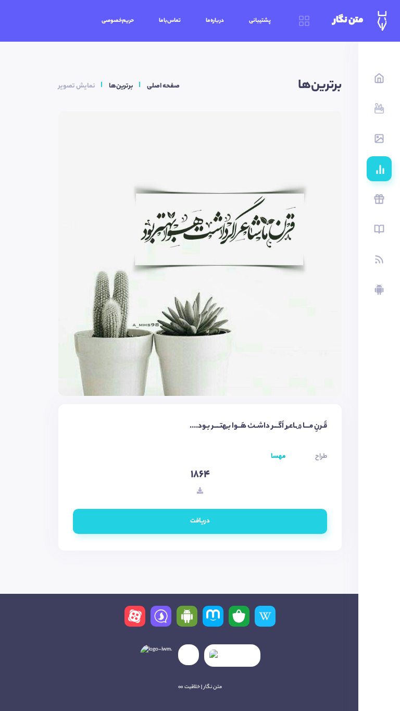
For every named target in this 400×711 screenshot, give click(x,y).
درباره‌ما (215, 21)
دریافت (200, 521)
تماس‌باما (170, 21)
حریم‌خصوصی (118, 21)
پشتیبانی (260, 21)
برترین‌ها (121, 86)
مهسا (278, 456)
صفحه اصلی (163, 86)
